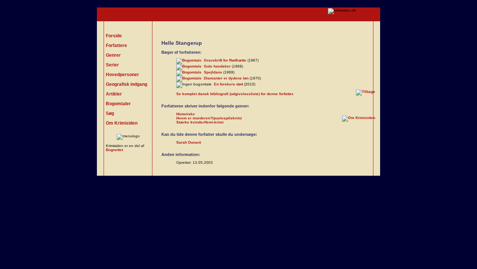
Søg (110, 113)
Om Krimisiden (122, 123)
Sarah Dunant (188, 142)
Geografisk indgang (126, 84)
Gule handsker (217, 66)
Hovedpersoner (122, 74)
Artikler (114, 94)
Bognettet (114, 150)
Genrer (113, 55)
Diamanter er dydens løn (226, 78)
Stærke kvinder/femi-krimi (200, 122)
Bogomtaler (118, 103)
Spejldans (213, 72)
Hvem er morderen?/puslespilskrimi (209, 118)
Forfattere (116, 45)
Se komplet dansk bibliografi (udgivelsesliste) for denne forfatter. (235, 94)
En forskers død (228, 84)
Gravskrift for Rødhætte (225, 60)
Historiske (185, 114)
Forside (114, 35)
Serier (112, 65)
